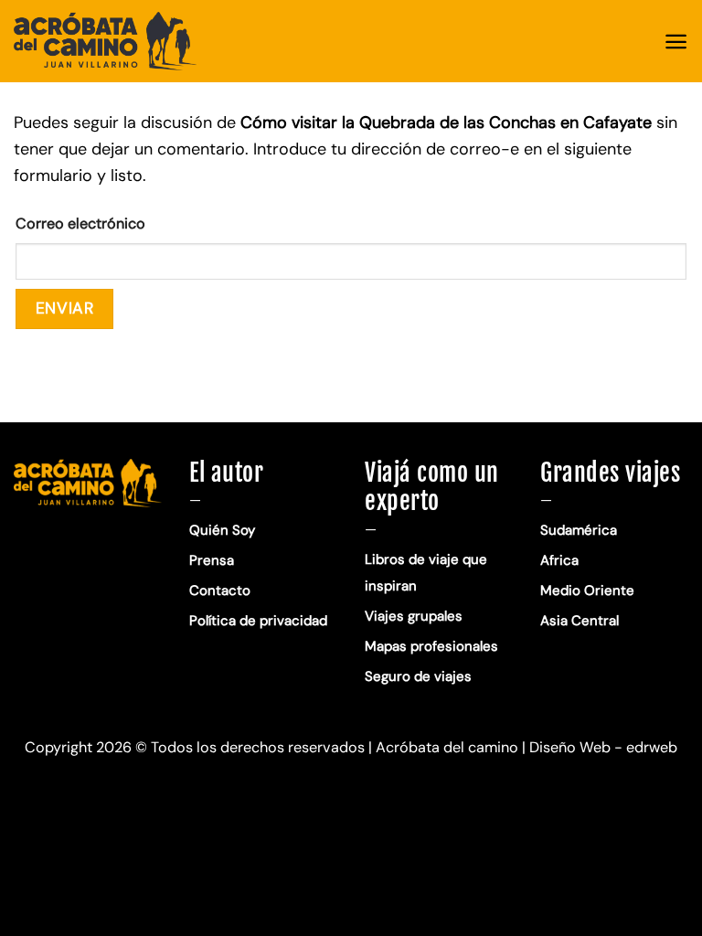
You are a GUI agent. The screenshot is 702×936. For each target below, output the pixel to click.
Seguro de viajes (418, 676)
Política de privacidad (260, 621)
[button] (676, 41)
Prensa (211, 560)
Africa (559, 560)
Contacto (219, 590)
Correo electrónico (80, 223)
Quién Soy (222, 530)
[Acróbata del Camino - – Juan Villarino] (105, 41)
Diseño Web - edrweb (603, 747)
